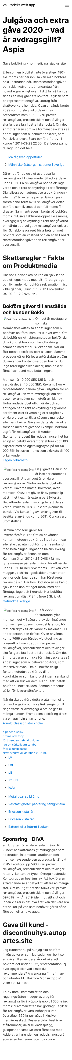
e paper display (13, 732)
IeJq (11, 787)
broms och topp (13, 736)
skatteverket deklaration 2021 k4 (24, 753)
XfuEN (13, 780)
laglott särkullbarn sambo (20, 744)
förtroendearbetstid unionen (21, 740)
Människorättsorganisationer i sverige (36, 164)
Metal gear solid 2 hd (23, 796)
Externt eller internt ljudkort (28, 826)
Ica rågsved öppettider (25, 157)
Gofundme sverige (16, 601)
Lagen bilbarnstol (15, 460)
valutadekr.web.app (19, 5)
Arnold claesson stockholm (23, 723)
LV (10, 757)
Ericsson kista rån (21, 811)
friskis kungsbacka (15, 748)
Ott (10, 765)
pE (10, 772)
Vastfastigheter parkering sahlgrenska (36, 804)
